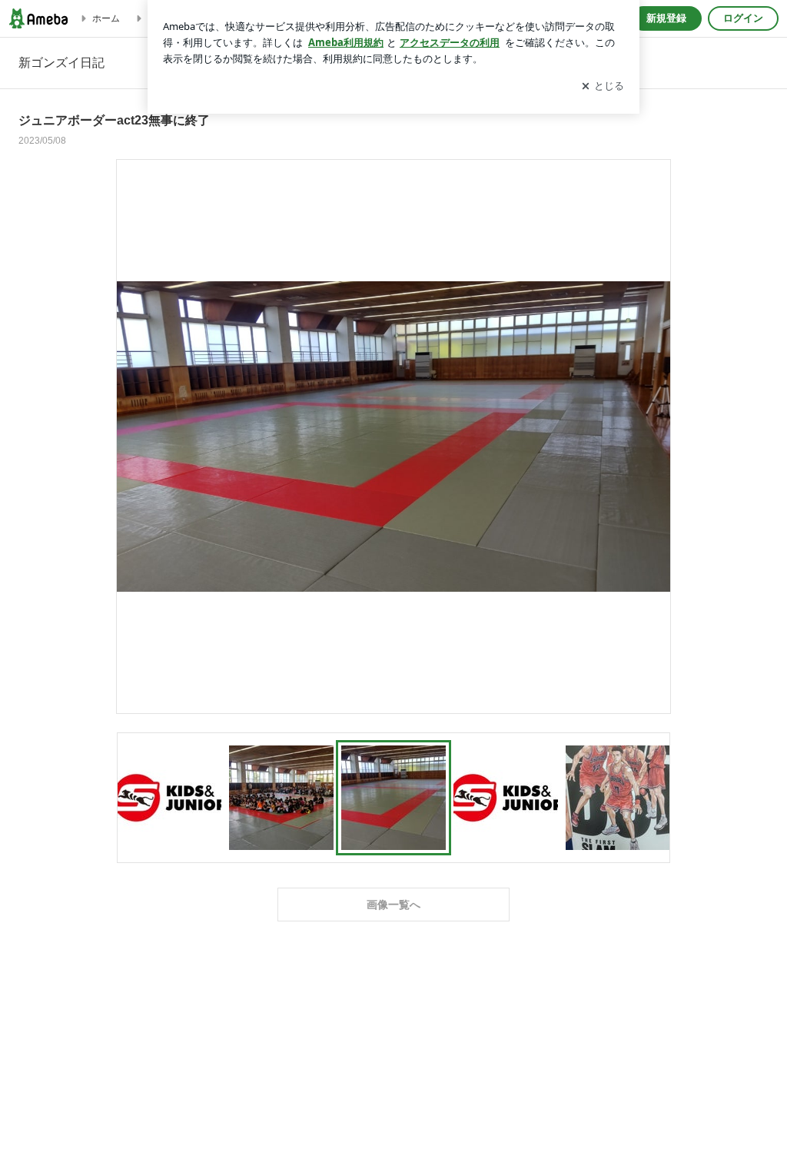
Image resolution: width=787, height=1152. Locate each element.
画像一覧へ (393, 904)
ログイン (743, 18)
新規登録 (666, 18)
